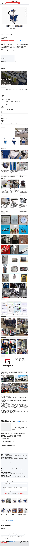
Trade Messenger (12, 541)
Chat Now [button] (22, 40)
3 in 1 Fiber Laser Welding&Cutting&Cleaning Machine (11, 523)
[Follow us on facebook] (23, 541)
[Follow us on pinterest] (27, 541)
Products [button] (7, 3)
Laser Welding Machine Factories (14, 533)
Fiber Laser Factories (21, 533)
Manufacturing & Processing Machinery (7, 5)
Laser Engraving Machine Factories (5, 533)
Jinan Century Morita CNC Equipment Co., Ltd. (7, 34)
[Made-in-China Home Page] (14, 1)
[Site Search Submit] (19, 3)
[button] (2, 3)
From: (4, 483)
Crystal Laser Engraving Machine (21, 443)
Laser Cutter (11, 443)
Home (1, 5)
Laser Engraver (8, 443)
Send (6, 493)
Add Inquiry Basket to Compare (14, 28)
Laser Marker (4, 443)
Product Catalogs (11, 520)
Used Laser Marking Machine (4, 536)
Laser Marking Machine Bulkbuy (4, 538)
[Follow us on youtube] (26, 541)
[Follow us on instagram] (25, 541)
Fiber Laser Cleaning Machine (4, 523)
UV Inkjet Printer (15, 443)
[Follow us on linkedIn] (20, 542)
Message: (4, 487)
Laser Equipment (14, 5)
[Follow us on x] (24, 541)
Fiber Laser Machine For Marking (18, 536)
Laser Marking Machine (19, 5)
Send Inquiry (7, 40)
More (1, 539)
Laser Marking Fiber (11, 536)
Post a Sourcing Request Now (20, 493)
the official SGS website (17, 421)
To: (4, 485)
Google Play (6, 541)
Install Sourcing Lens (4, 542)
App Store (2, 541)
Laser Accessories (16, 523)
